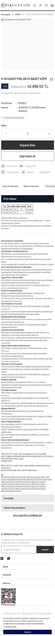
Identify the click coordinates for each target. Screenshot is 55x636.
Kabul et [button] (27, 632)
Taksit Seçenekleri (14, 507)
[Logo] (16, 5)
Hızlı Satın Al (27, 156)
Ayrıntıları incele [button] (10, 626)
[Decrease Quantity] (5, 133)
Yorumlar (8, 498)
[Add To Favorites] (51, 79)
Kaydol (45, 549)
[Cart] (46, 5)
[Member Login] (40, 5)
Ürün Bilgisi (9, 198)
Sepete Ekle (27, 145)
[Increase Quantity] (49, 133)
